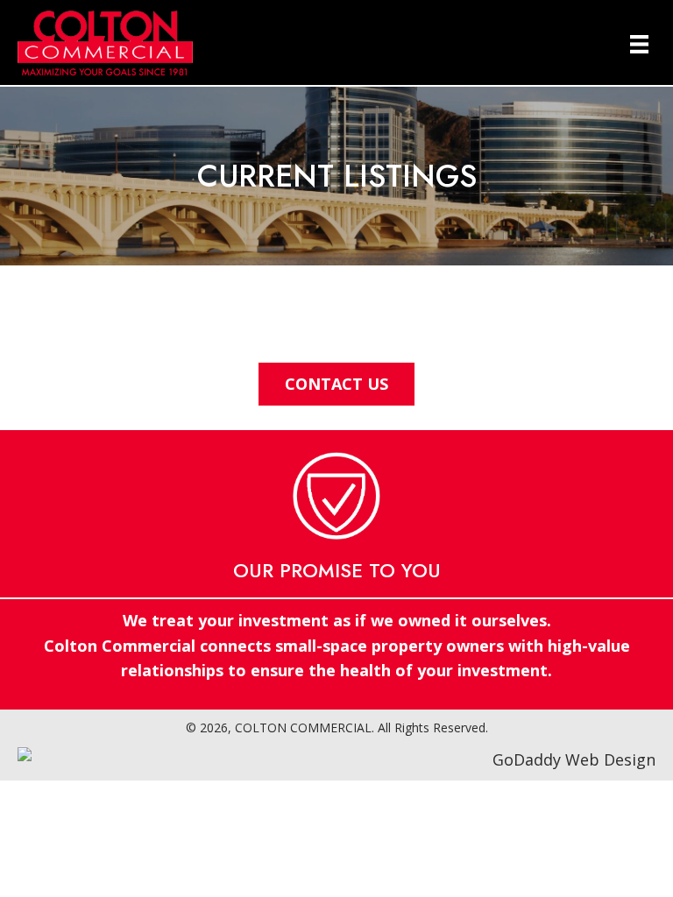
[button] (336, 384)
